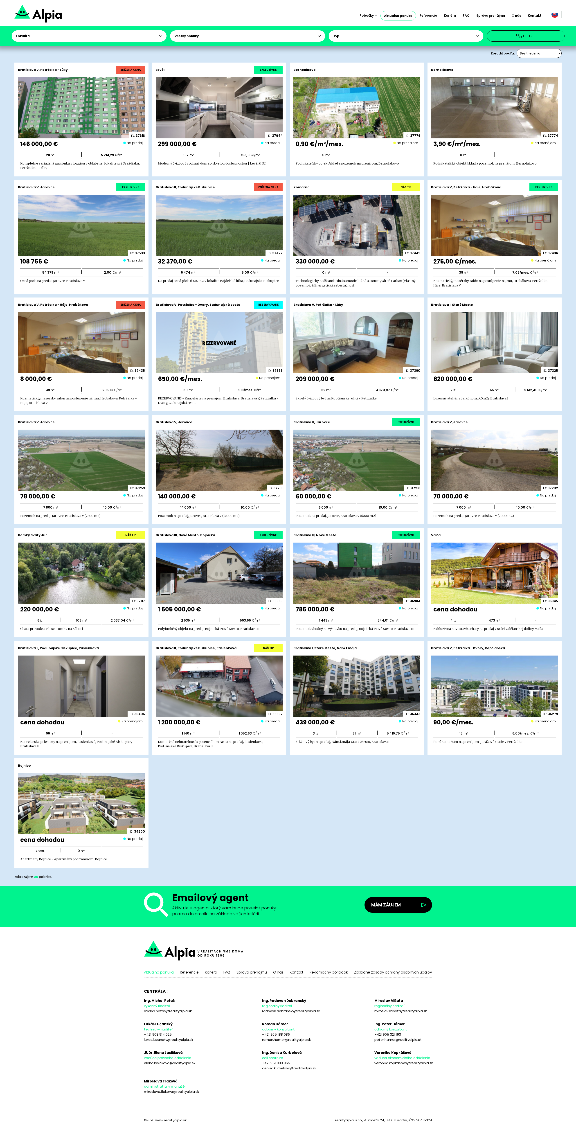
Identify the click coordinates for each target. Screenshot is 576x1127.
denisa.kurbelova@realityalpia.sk (289, 1068)
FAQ (466, 15)
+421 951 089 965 (276, 1063)
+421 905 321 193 (387, 1034)
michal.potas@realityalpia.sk (168, 1011)
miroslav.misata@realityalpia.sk (400, 1011)
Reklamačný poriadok (329, 972)
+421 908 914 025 (158, 1034)
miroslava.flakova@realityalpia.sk (171, 1091)
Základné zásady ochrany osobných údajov (393, 972)
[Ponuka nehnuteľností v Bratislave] (54, 16)
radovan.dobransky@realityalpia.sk (291, 1011)
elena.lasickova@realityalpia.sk (169, 1063)
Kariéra (450, 15)
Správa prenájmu (490, 15)
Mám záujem (386, 905)
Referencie (428, 15)
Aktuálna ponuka (398, 16)
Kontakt (534, 15)
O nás (516, 15)
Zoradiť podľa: (503, 53)
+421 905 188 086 (276, 1034)
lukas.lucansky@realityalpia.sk (168, 1039)
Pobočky (367, 15)
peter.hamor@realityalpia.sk (397, 1039)
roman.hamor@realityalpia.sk (286, 1039)
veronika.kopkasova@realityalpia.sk (403, 1063)
